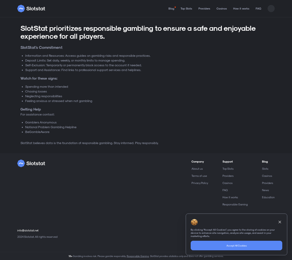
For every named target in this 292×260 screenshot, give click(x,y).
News (265, 190)
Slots (265, 168)
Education (268, 197)
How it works (241, 8)
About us (197, 168)
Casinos (222, 8)
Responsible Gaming (235, 204)
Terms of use (199, 175)
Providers (204, 8)
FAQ (258, 8)
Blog (171, 8)
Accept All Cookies (236, 245)
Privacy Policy (199, 183)
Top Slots (186, 8)
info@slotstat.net (28, 230)
